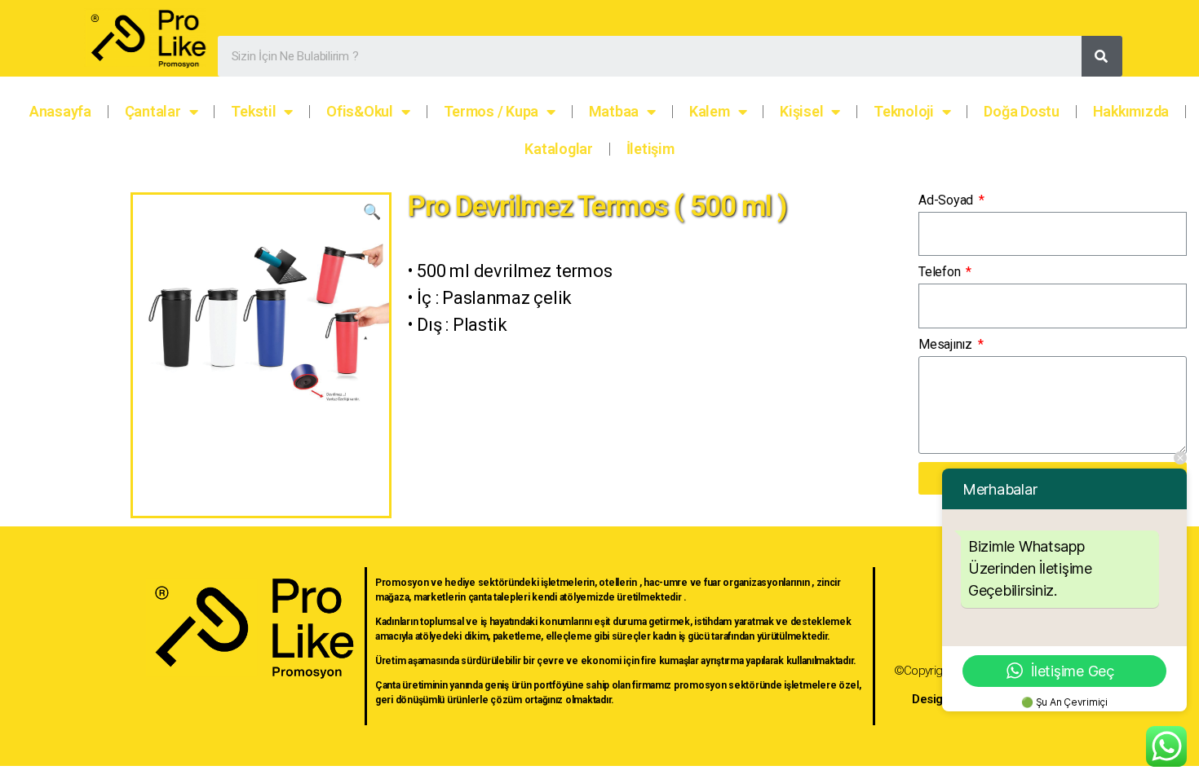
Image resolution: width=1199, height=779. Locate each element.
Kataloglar (558, 148)
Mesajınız (946, 344)
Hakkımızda (1131, 111)
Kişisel (801, 111)
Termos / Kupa (491, 111)
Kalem (709, 111)
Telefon (940, 271)
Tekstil (253, 111)
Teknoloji (904, 111)
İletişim (650, 148)
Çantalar (153, 111)
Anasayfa (60, 111)
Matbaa (614, 111)
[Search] (1102, 56)
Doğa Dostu (1021, 111)
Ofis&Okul (359, 111)
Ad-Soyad (947, 200)
